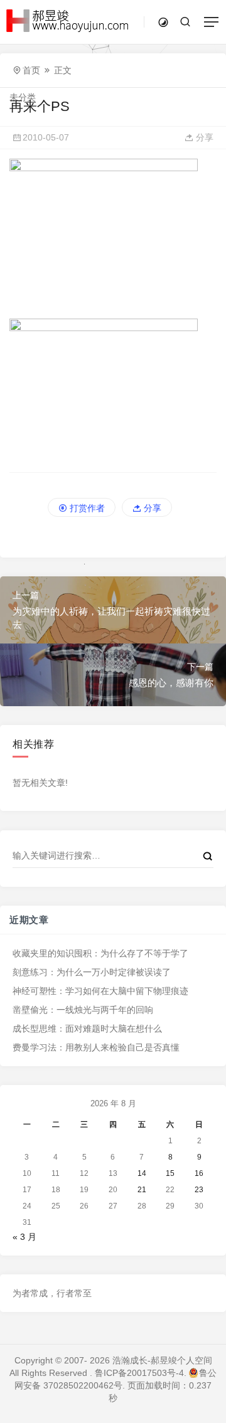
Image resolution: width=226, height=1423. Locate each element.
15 (170, 1173)
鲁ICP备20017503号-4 (139, 1373)
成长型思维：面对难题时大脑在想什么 (87, 1029)
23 (199, 1189)
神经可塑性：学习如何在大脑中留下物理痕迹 (100, 991)
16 (199, 1173)
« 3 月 (24, 1237)
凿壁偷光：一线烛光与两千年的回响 (83, 1010)
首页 (31, 70)
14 (141, 1173)
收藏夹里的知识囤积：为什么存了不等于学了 (100, 953)
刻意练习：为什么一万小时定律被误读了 (92, 972)
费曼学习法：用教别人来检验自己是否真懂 (96, 1047)
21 (141, 1189)
